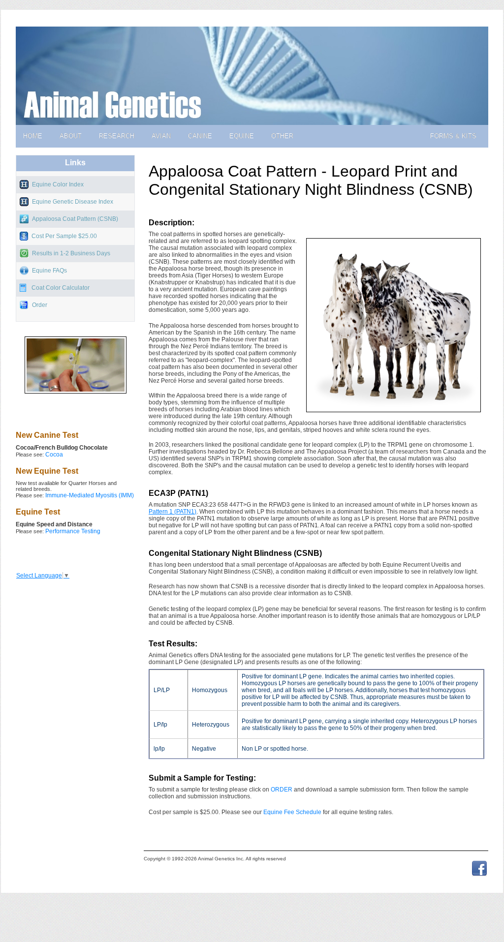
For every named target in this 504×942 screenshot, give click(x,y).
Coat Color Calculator (61, 287)
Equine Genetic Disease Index (72, 201)
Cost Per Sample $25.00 (64, 236)
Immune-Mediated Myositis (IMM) (89, 495)
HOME (32, 136)
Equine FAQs (49, 270)
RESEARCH (116, 136)
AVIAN (161, 136)
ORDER (281, 789)
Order (39, 305)
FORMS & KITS (453, 136)
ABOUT (71, 136)
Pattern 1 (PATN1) (172, 511)
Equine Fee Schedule (292, 812)
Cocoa (54, 454)
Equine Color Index (58, 184)
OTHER (282, 136)
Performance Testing (72, 531)
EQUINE (241, 136)
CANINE (200, 136)
